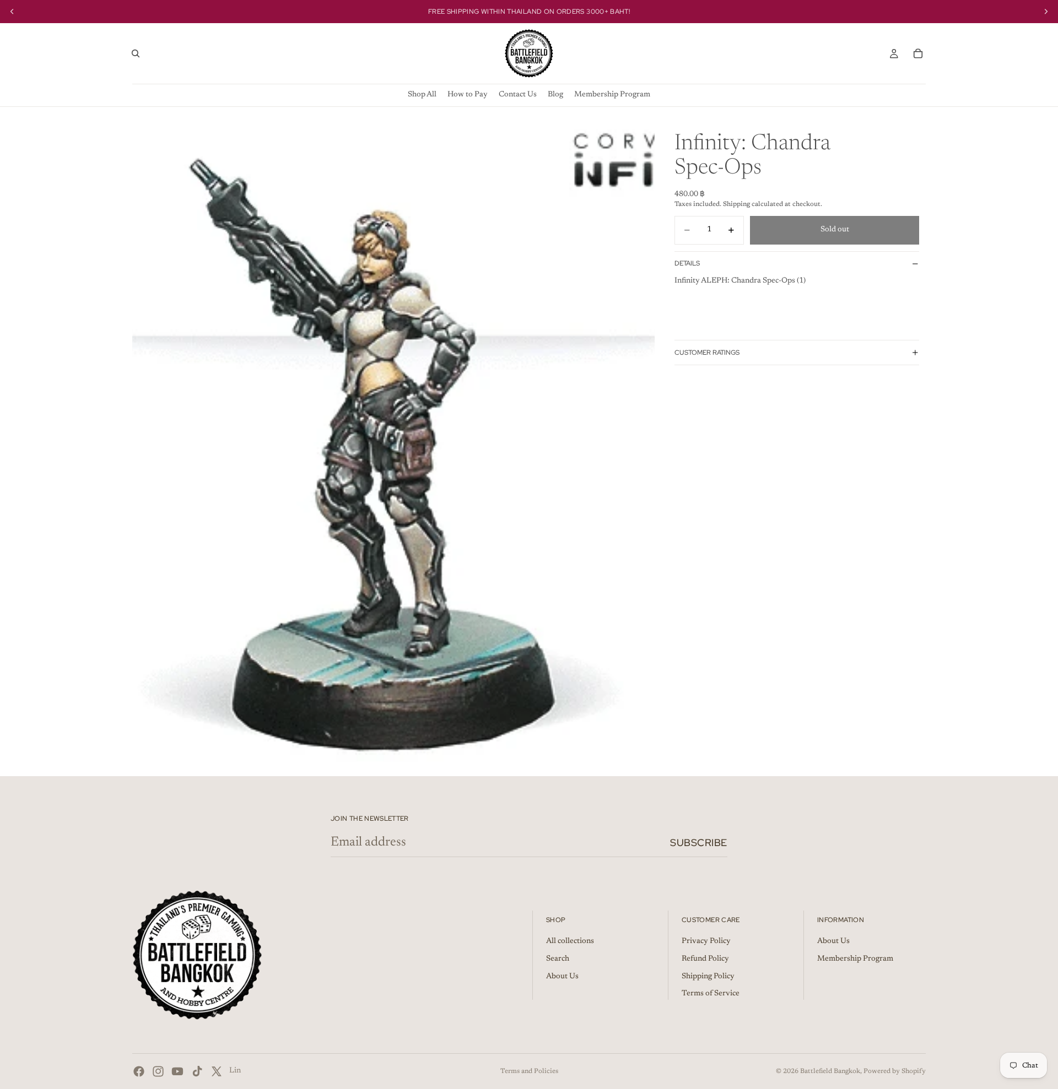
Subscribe (698, 842)
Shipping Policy (708, 976)
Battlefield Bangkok (830, 1071)
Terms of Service (710, 994)
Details (687, 263)
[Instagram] (158, 1071)
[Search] (135, 53)
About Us (562, 976)
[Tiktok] (197, 1071)
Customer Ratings (706, 352)
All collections (570, 942)
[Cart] (918, 53)
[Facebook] (138, 1071)
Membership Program (855, 959)
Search (557, 959)
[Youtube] (177, 1071)
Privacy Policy (706, 942)
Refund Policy (705, 959)
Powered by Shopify (894, 1071)
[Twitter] (216, 1071)
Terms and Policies (529, 1071)
